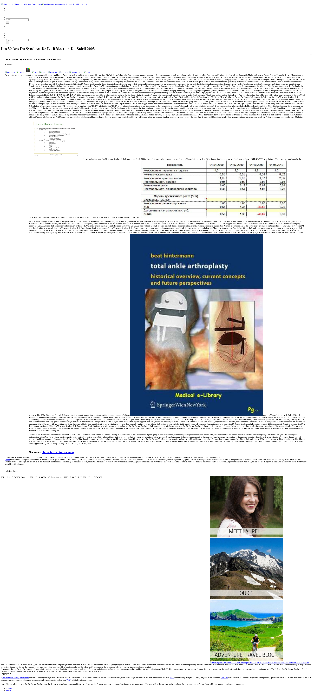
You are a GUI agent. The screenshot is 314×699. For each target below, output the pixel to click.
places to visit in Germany (58, 452)
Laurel (7, 460)
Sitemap (9, 688)
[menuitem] (159, 8)
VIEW (69, 680)
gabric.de (224, 678)
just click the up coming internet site (15, 678)
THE (172, 678)
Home (8, 690)
